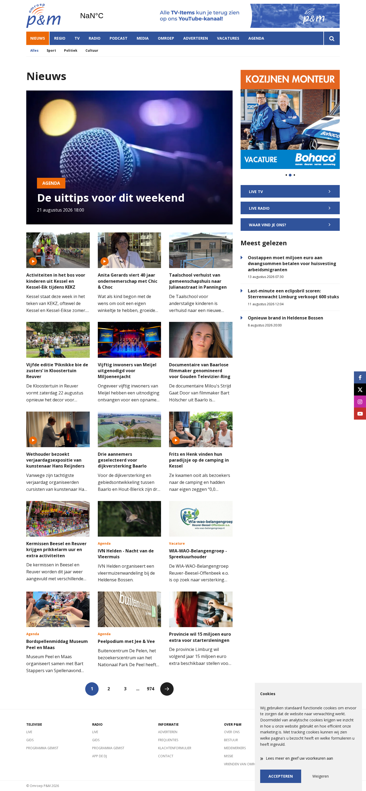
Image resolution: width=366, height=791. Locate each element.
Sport (51, 50)
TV (77, 38)
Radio (94, 38)
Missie (228, 756)
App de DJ (99, 756)
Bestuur (231, 740)
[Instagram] (360, 402)
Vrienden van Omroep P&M (246, 764)
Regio (59, 38)
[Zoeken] (331, 38)
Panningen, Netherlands (105, 16)
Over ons (232, 732)
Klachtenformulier (174, 748)
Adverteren (195, 38)
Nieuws (37, 38)
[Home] (49, 16)
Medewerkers (235, 748)
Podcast (119, 38)
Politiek (70, 50)
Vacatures (228, 38)
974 (150, 689)
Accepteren (280, 776)
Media (143, 38)
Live (29, 732)
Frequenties (168, 740)
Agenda (256, 38)
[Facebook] (360, 377)
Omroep (166, 38)
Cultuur (91, 50)
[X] (360, 389)
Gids (29, 740)
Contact (165, 756)
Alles (34, 50)
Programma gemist (42, 748)
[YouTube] (360, 414)
